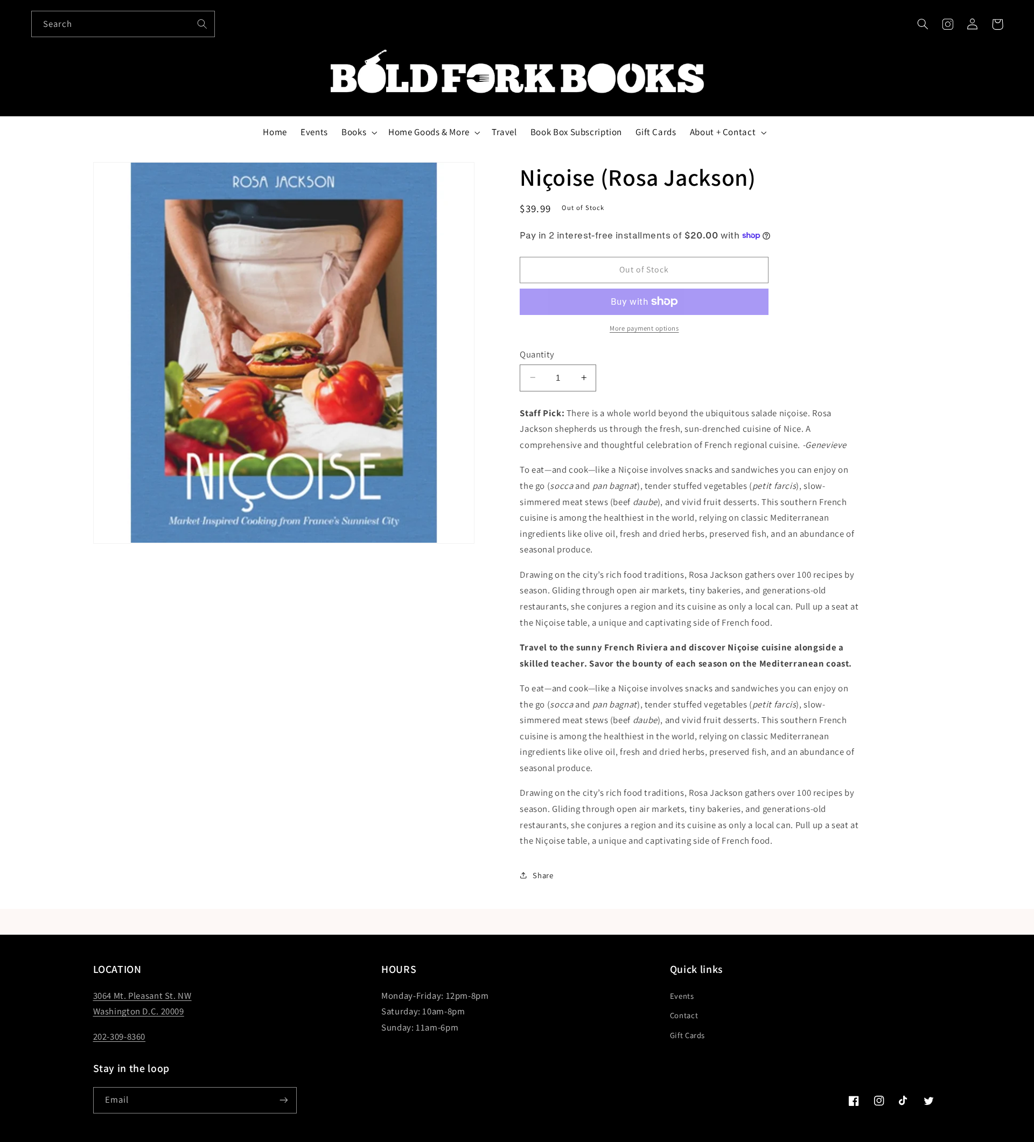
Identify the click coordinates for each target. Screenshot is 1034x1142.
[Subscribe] (283, 1100)
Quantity (537, 354)
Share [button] (543, 875)
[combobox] (123, 24)
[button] (922, 24)
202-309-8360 (119, 1036)
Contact (684, 1015)
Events (682, 996)
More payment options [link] (644, 328)
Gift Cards (687, 1035)
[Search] (202, 23)
